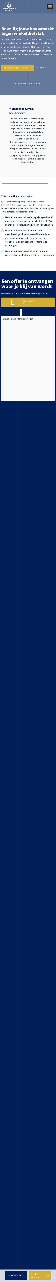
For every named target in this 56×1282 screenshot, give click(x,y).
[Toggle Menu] (50, 6)
